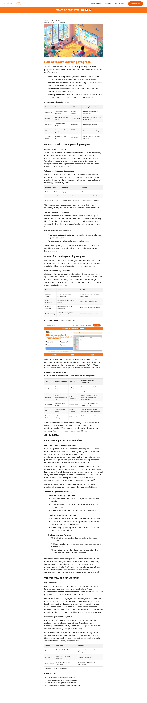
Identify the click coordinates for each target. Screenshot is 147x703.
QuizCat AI (78, 94)
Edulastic (91, 94)
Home (46, 20)
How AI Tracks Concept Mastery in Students (61, 683)
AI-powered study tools (54, 260)
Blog (51, 20)
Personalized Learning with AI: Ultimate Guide (62, 680)
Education (58, 20)
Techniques (63, 669)
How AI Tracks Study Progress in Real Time (61, 678)
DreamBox (48, 125)
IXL (46, 131)
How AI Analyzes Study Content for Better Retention (64, 685)
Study (55, 669)
